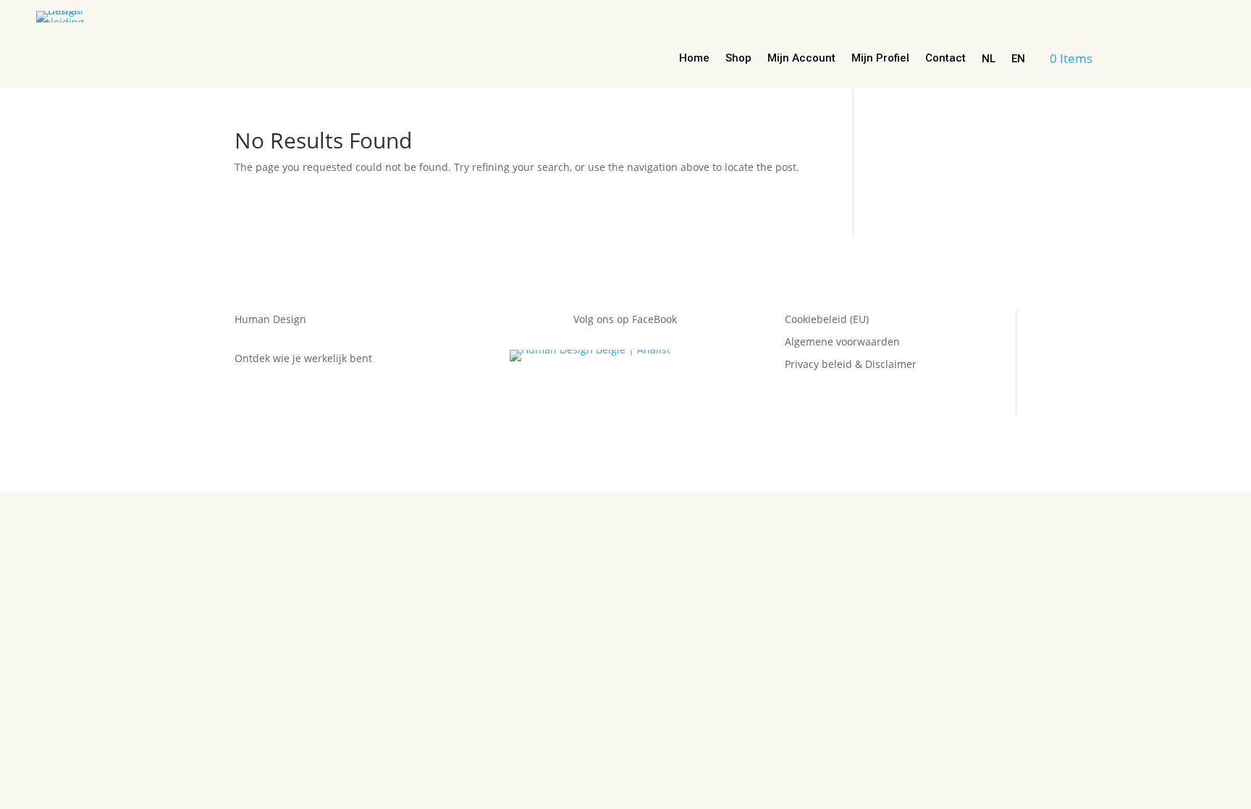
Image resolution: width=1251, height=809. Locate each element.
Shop (738, 58)
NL (988, 59)
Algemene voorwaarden (842, 341)
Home (694, 58)
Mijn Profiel (880, 58)
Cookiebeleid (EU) (827, 319)
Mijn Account (801, 58)
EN (1018, 59)
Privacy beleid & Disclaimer (851, 364)
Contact (945, 58)
